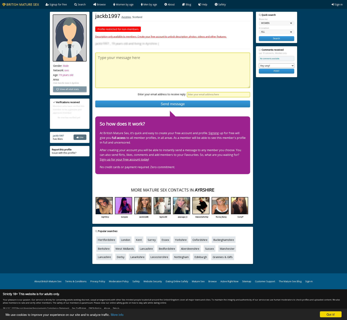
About (171, 4)
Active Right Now (229, 281)
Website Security (152, 281)
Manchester (227, 248)
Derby (121, 257)
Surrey (152, 240)
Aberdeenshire (190, 248)
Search (81, 4)
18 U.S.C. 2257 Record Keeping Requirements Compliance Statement (36, 308)
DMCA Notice (95, 308)
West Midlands (124, 248)
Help (204, 4)
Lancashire (146, 248)
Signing (214, 133)
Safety (222, 4)
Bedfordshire (167, 248)
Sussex (209, 248)
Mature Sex (198, 281)
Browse (101, 4)
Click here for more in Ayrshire (66, 83)
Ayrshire (126, 17)
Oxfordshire (199, 240)
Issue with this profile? (64, 151)
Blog (188, 4)
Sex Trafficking (79, 308)
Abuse (107, 308)
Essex (165, 240)
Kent (139, 240)
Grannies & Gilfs (223, 257)
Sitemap (246, 281)
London (125, 240)
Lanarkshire (137, 257)
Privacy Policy (97, 281)
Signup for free (58, 4)
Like (81, 137)
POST (276, 71)
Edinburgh (200, 257)
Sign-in (338, 4)
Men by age (150, 4)
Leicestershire (159, 257)
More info (117, 314)
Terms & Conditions (76, 281)
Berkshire (104, 248)
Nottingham (181, 257)
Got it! (331, 314)
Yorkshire (181, 240)
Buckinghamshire (223, 240)
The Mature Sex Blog (290, 281)
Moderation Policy (119, 281)
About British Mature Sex (47, 281)
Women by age (124, 4)
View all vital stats (69, 89)
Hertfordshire (106, 240)
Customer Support (265, 281)
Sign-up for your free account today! (124, 159)
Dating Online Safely (177, 281)
